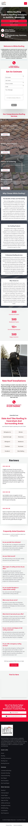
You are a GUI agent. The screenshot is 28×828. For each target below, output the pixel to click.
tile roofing (11, 201)
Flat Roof (3, 790)
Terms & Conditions (18, 825)
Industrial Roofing (5, 775)
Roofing (3, 755)
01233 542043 (15, 712)
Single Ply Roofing (5, 798)
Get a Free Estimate (14, 21)
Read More (5, 134)
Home (2, 753)
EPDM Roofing (4, 808)
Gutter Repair (4, 795)
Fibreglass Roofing (5, 805)
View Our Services (14, 24)
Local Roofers (4, 810)
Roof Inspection (5, 813)
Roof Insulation (5, 780)
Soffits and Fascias (5, 803)
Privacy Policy (9, 825)
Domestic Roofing (5, 773)
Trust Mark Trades (20, 820)
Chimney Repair (5, 793)
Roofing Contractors (6, 758)
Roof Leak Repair (5, 783)
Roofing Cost (4, 761)
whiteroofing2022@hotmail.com (14, 716)
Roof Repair (4, 778)
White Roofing (5, 49)
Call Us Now (14, 665)
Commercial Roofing (6, 770)
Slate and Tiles (4, 800)
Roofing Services (5, 763)
